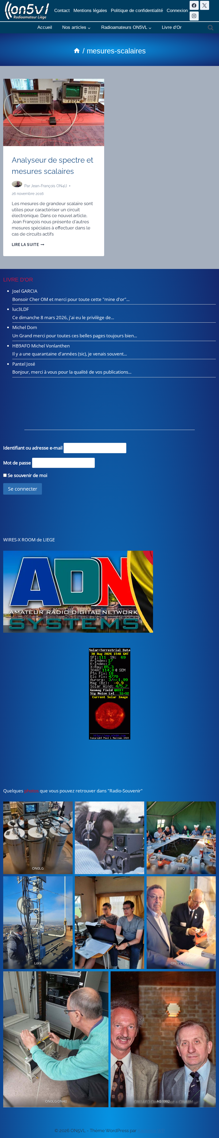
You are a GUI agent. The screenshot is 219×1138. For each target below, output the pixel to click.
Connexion (177, 10)
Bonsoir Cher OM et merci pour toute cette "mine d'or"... (71, 299)
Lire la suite (28, 245)
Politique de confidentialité (137, 10)
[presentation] (53, 112)
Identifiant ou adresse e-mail (32, 448)
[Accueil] (76, 51)
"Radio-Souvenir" (125, 791)
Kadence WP (151, 1130)
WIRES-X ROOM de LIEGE (29, 540)
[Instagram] (194, 16)
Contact (62, 10)
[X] (204, 5)
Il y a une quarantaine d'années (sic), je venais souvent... (69, 354)
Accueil (44, 27)
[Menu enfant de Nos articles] (76, 27)
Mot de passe (17, 463)
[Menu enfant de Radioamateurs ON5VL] (126, 27)
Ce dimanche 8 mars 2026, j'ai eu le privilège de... (63, 317)
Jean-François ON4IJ (49, 186)
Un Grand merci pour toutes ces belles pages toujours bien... (74, 336)
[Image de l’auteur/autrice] (17, 186)
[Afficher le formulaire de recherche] (210, 27)
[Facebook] (194, 5)
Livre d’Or (172, 27)
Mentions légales (90, 10)
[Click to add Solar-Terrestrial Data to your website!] (109, 694)
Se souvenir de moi (27, 475)
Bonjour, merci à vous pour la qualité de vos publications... (71, 372)
